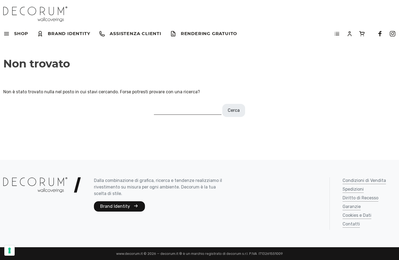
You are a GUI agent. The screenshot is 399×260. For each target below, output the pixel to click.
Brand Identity (115, 206)
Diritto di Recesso (360, 198)
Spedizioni (353, 189)
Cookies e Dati (357, 215)
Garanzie (352, 207)
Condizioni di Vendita (364, 180)
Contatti (351, 224)
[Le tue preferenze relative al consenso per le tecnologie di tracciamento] (9, 250)
